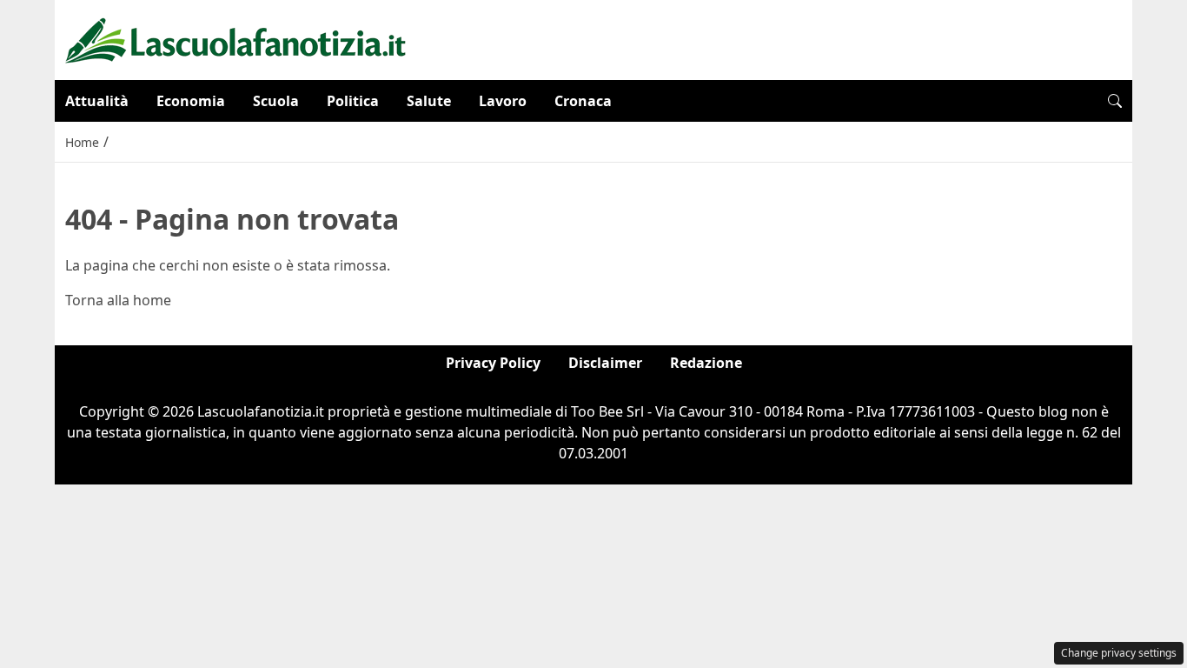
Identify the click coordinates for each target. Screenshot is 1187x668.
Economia (190, 100)
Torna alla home (118, 300)
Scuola (276, 100)
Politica (353, 100)
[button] (1115, 100)
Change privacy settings (1119, 652)
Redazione (706, 362)
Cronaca (583, 100)
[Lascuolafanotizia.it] (236, 38)
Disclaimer (605, 362)
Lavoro (503, 100)
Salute (429, 100)
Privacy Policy (493, 362)
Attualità (97, 100)
